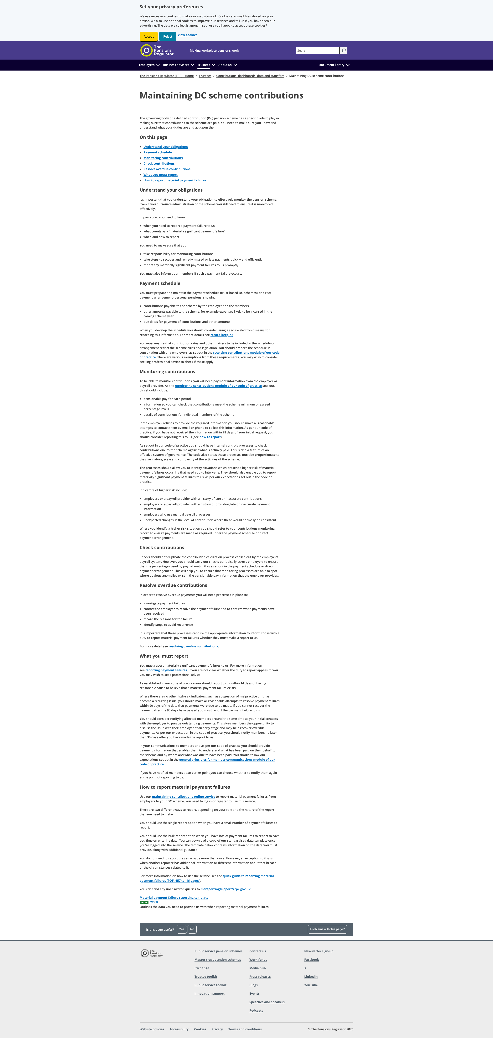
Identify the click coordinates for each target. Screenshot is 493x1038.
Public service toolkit (210, 985)
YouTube (311, 985)
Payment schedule (157, 152)
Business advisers (176, 65)
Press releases (260, 976)
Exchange (202, 968)
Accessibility (179, 1029)
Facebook (311, 959)
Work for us (258, 959)
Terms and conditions (245, 1029)
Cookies (200, 1029)
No (192, 929)
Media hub (257, 968)
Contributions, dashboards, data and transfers (250, 76)
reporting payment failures (166, 670)
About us (225, 65)
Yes (181, 929)
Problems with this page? (327, 929)
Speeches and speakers (267, 1002)
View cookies (187, 35)
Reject (167, 36)
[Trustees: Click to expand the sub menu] (213, 64)
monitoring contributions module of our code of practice (218, 386)
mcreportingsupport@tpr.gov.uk (226, 889)
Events (254, 993)
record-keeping (221, 335)
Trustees (203, 65)
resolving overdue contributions (193, 646)
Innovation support (210, 993)
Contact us (257, 951)
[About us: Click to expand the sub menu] (235, 64)
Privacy (217, 1029)
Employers (147, 65)
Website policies (152, 1029)
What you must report (160, 174)
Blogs (253, 985)
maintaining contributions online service (183, 796)
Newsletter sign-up (318, 951)
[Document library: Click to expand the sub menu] (348, 64)
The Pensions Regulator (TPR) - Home (167, 76)
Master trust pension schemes (218, 959)
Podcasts (256, 1010)
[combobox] (318, 50)
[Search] (343, 50)
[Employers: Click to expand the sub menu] (158, 64)
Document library (332, 65)
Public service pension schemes (218, 951)
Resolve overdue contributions (166, 169)
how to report (210, 437)
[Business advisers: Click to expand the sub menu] (192, 64)
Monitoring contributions (163, 158)
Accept (149, 36)
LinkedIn (311, 976)
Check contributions (159, 163)
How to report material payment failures (174, 180)
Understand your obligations (165, 147)
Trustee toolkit (206, 976)
